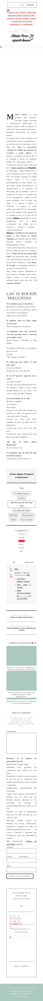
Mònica (16, 218)
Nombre (22, 847)
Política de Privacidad (21, 991)
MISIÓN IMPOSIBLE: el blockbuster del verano (21, 628)
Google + (21, 544)
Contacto (30, 5)
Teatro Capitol (26, 520)
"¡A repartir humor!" (21, 493)
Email (21, 551)
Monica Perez (27, 515)
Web (8, 866)
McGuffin (14, 515)
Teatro (13, 520)
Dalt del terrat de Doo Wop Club (21, 504)
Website (18, 572)
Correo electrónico (22, 856)
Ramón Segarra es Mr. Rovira (21, 616)
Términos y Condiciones (21, 993)
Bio (14, 562)
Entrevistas (14, 32)
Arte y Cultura (21, 30)
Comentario (11, 731)
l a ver (23, 168)
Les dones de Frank (21, 510)
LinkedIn (21, 547)
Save (22, 541)
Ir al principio (21, 996)
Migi (28, 575)
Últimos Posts (29, 562)
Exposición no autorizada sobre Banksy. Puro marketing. (21, 694)
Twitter (21, 537)
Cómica (21, 498)
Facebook (21, 534)
